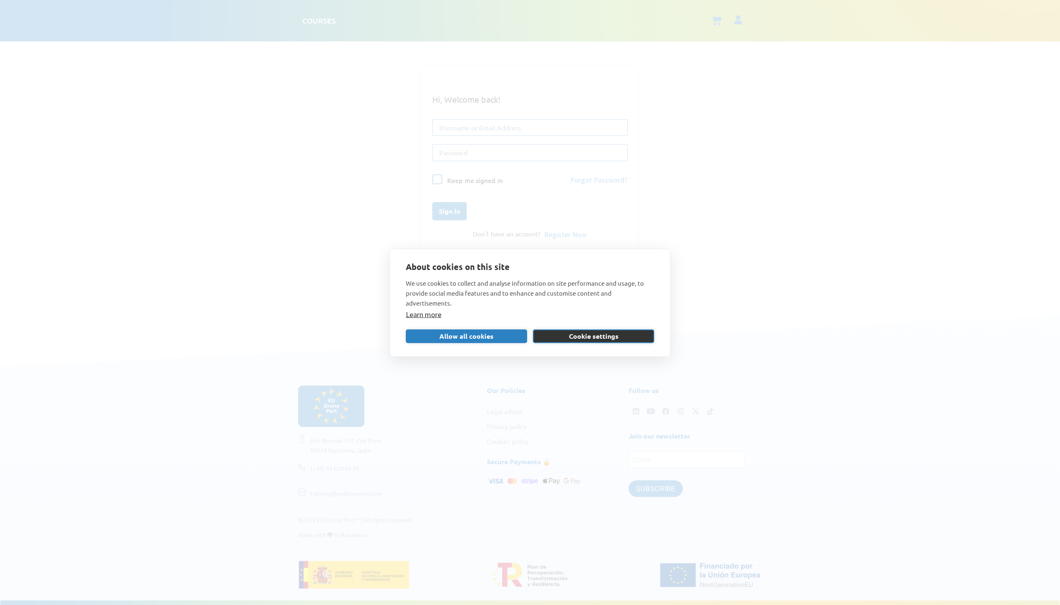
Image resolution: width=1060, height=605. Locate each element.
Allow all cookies (466, 336)
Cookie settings (594, 336)
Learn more (423, 314)
